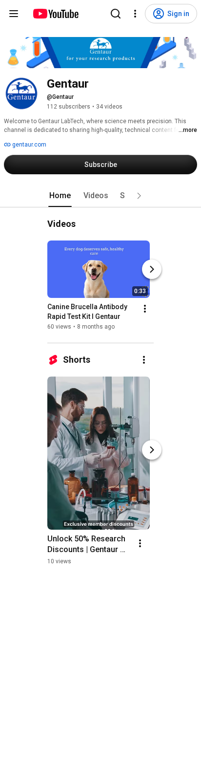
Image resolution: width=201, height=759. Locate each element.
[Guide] (14, 13)
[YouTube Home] (55, 13)
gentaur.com (28, 144)
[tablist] (100, 195)
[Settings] (135, 13)
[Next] (151, 269)
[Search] (115, 13)
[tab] (60, 195)
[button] (139, 195)
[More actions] (145, 308)
